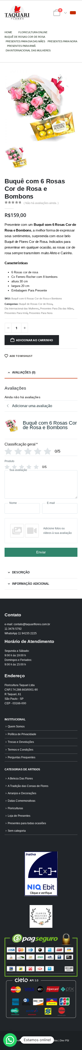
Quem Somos (16, 726)
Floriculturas (15, 808)
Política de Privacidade (22, 734)
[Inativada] (41, 873)
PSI (67, 1040)
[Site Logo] (17, 12)
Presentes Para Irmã (16, 313)
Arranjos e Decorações (22, 793)
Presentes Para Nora (40, 313)
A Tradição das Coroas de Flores (28, 785)
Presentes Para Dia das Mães (56, 308)
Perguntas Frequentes (21, 757)
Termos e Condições (20, 749)
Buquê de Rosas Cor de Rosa (35, 304)
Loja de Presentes (19, 815)
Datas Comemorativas (21, 800)
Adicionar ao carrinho (34, 340)
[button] (73, 12)
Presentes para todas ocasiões (27, 823)
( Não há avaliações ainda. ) (41, 203)
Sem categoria (17, 830)
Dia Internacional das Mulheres (22, 308)
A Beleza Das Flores (20, 778)
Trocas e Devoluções (21, 741)
